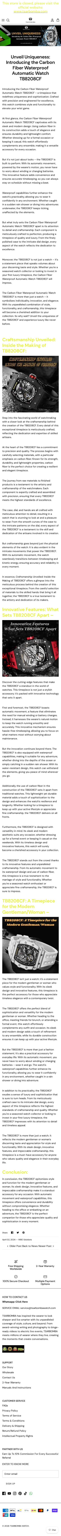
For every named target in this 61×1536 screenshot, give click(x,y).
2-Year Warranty (11, 1382)
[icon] (30, 1493)
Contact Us (8, 1377)
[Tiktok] (25, 1493)
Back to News (30, 1246)
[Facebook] (4, 1493)
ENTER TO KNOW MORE (15, 1464)
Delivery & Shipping (13, 1425)
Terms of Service (11, 1415)
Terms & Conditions (13, 1420)
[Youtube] (9, 1493)
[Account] (52, 20)
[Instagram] (14, 1493)
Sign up (10, 1483)
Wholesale (8, 1372)
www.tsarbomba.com (31, 11)
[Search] (9, 20)
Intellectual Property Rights (17, 1435)
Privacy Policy (10, 1410)
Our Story (7, 1367)
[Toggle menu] (3, 20)
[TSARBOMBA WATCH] (30, 20)
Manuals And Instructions (16, 1387)
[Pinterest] (20, 1493)
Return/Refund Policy (14, 1430)
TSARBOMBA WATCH (19, 1526)
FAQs (5, 1405)
